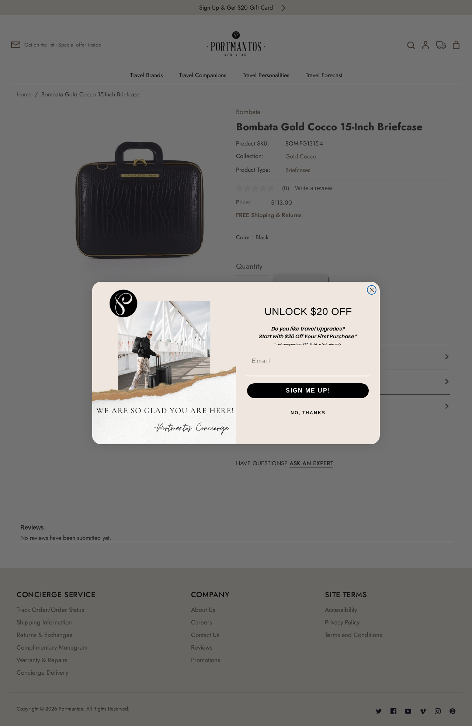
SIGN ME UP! (308, 390)
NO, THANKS (308, 412)
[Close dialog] (371, 289)
